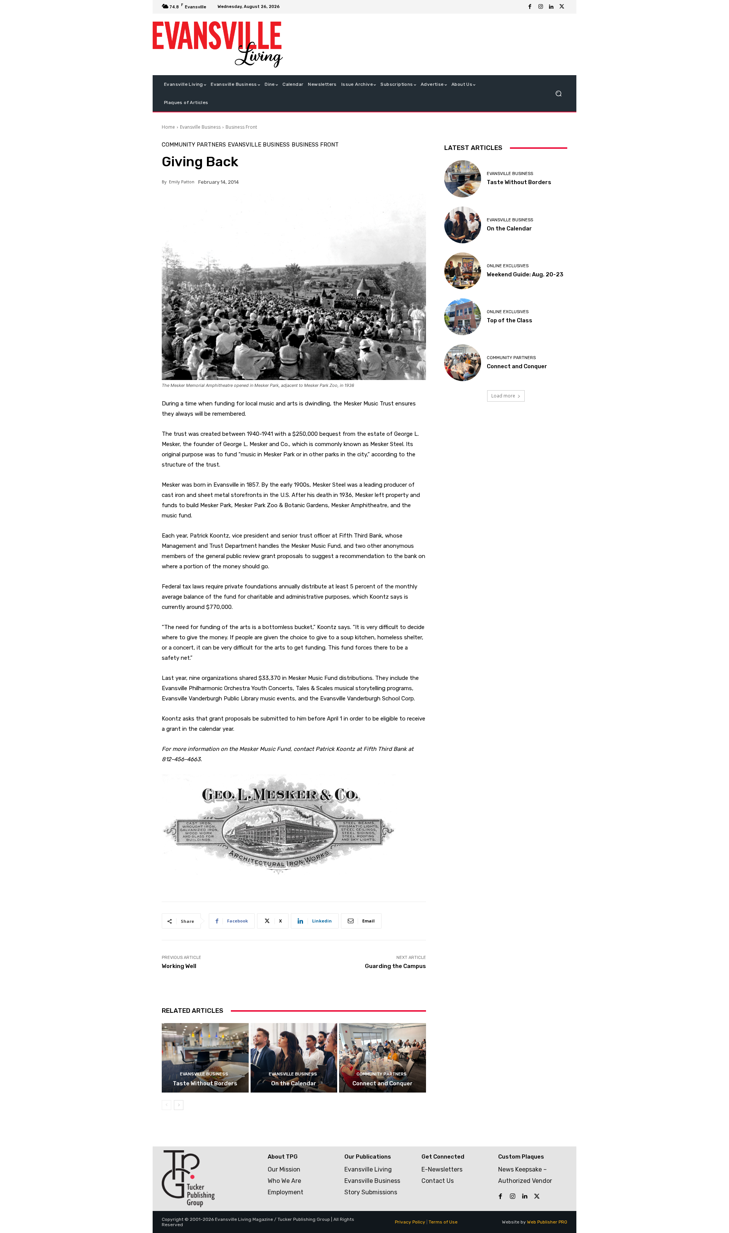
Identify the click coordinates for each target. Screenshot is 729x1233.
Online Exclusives (508, 266)
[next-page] (178, 1105)
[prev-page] (166, 1105)
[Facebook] (530, 7)
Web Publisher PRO (547, 1222)
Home (168, 127)
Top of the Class (509, 320)
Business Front (241, 127)
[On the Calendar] (294, 1058)
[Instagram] (540, 7)
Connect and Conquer (382, 1083)
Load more (503, 396)
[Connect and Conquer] (382, 1058)
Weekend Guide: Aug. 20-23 (525, 274)
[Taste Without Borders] (205, 1058)
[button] (558, 93)
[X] (562, 7)
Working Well (179, 966)
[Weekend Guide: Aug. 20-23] (462, 270)
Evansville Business (200, 127)
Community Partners (194, 145)
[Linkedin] (551, 7)
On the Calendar (293, 1083)
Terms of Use (443, 1222)
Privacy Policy (410, 1222)
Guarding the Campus (395, 966)
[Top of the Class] (462, 316)
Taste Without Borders (205, 1083)
